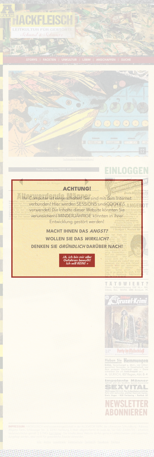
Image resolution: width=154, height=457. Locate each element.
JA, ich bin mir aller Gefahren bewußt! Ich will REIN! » (77, 260)
